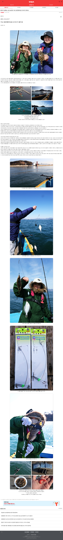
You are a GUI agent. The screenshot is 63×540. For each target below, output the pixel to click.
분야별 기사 (31, 4)
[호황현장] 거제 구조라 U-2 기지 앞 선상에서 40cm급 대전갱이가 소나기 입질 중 (16, 515)
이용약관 (28, 534)
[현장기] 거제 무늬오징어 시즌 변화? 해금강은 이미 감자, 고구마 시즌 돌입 (15, 522)
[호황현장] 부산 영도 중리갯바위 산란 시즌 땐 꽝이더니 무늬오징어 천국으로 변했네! (17, 519)
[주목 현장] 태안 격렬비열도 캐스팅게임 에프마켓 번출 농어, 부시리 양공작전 (16, 525)
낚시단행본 (27, 532)
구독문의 (32, 532)
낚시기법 (18, 7)
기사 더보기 (60, 508)
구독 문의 (51, 4)
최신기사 (12, 4)
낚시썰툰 (56, 7)
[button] (61, 16)
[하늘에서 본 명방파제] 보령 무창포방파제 (9, 512)
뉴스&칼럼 (31, 7)
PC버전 (37, 532)
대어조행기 (44, 7)
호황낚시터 (6, 7)
